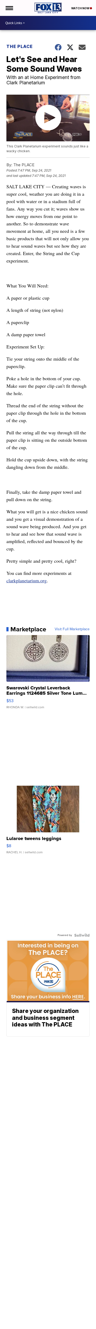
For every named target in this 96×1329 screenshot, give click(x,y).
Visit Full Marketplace (72, 629)
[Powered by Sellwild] (82, 935)
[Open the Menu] (9, 8)
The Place (19, 46)
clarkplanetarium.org (26, 580)
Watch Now (80, 8)
